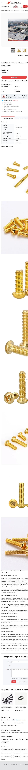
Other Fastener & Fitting (8, 739)
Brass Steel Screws (7, 753)
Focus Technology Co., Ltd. (18, 764)
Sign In (3, 111)
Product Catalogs (22, 720)
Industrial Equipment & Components (12, 10)
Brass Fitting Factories (20, 749)
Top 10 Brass (17, 756)
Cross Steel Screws (7, 756)
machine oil (3, 723)
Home (2, 10)
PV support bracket (19, 723)
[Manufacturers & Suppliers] (14, 2)
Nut (22, 739)
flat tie (16, 725)
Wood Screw (5, 742)
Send (14, 681)
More (2, 759)
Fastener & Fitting (24, 10)
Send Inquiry (14, 77)
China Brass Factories (7, 749)
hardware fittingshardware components (8, 725)
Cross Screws (17, 753)
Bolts (17, 739)
